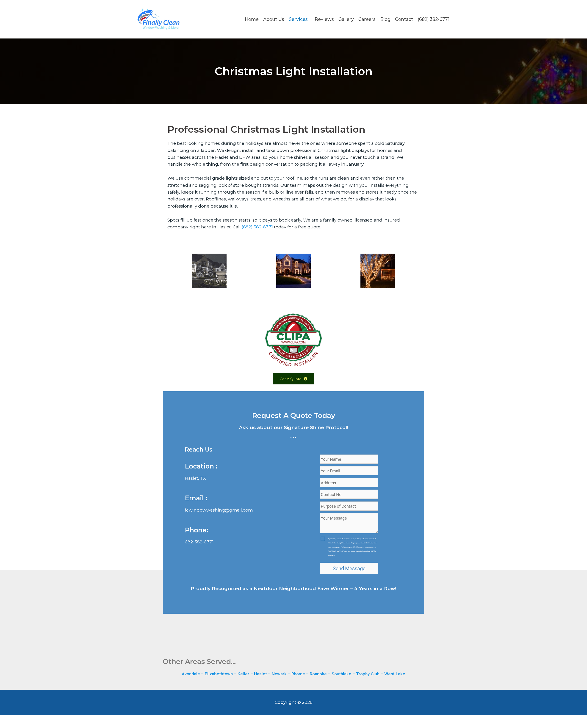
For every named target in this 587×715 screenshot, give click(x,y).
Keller (243, 674)
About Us (273, 19)
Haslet (260, 674)
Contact (404, 19)
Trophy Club (367, 674)
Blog (385, 19)
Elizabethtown (219, 674)
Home (252, 19)
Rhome (298, 674)
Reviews (324, 19)
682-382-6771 (199, 542)
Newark (279, 674)
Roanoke (318, 674)
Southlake (341, 674)
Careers (367, 19)
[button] (299, 19)
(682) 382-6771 (433, 19)
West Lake (394, 674)
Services (298, 19)
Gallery (346, 19)
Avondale (191, 674)
